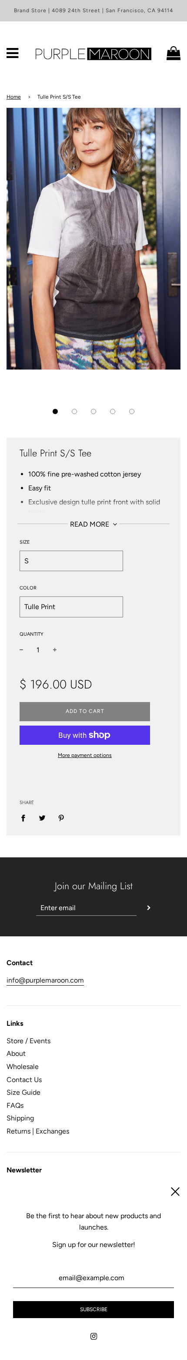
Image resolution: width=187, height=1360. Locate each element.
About (16, 1053)
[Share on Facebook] (26, 817)
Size (25, 542)
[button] (55, 411)
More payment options (85, 755)
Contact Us (24, 1080)
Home (14, 97)
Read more (90, 524)
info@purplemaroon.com (45, 980)
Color (28, 588)
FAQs (15, 1105)
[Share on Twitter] (42, 817)
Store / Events (28, 1041)
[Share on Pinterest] (61, 817)
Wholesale (23, 1066)
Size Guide (23, 1092)
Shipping (20, 1118)
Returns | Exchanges (38, 1131)
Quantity (31, 634)
